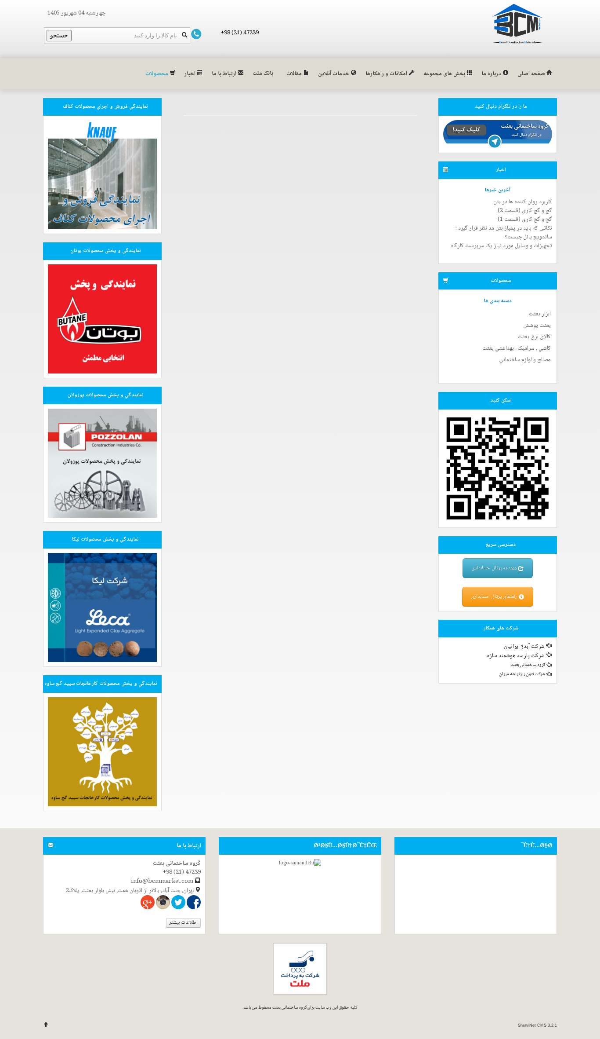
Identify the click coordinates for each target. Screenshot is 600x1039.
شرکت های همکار (501, 628)
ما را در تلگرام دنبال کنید (501, 106)
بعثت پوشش (537, 325)
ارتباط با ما (225, 74)
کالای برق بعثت (534, 337)
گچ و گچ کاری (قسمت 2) (525, 210)
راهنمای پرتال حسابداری (494, 596)
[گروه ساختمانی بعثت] (517, 24)
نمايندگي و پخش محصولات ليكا (105, 539)
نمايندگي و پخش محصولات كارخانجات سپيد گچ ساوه (100, 683)
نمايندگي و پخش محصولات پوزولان (106, 395)
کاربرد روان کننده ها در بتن (522, 202)
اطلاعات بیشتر (183, 922)
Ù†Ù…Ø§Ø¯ (537, 846)
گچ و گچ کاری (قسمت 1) (525, 219)
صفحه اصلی (531, 74)
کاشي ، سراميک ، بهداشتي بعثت (516, 348)
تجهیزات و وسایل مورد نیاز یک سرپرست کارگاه (501, 245)
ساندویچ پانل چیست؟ (528, 237)
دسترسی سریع (501, 544)
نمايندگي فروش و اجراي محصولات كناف (105, 106)
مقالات (294, 74)
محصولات (157, 74)
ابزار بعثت (540, 314)
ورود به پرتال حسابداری (494, 568)
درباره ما (491, 74)
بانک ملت (263, 73)
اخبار (190, 74)
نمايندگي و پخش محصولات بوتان (105, 251)
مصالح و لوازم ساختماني (525, 360)
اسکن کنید (501, 400)
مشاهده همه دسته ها (533, 372)
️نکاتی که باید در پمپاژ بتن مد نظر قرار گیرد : (503, 228)
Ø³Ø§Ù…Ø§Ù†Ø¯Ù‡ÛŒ (345, 846)
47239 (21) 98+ (239, 33)
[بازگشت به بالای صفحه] (46, 1025)
